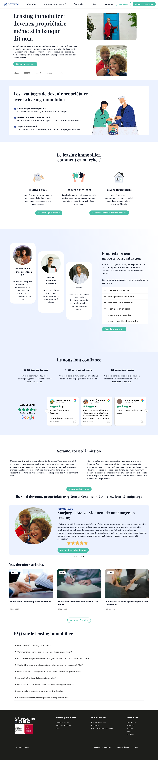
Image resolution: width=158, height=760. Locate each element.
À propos (109, 4)
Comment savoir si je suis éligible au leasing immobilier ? (43, 697)
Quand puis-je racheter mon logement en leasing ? (40, 691)
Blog (95, 4)
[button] (146, 411)
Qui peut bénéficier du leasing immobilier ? (36, 678)
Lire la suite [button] (69, 422)
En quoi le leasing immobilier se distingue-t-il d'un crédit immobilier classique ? (53, 658)
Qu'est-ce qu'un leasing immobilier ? (34, 645)
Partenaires (79, 4)
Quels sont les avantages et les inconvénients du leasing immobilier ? (49, 671)
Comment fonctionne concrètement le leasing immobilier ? (44, 652)
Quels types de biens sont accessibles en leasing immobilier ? (45, 684)
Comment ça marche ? (55, 4)
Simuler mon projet (144, 4)
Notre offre (31, 4)
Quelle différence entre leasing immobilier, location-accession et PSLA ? (50, 665)
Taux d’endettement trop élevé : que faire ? (30, 601)
